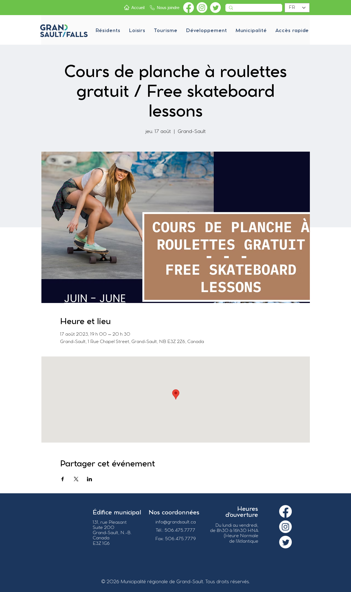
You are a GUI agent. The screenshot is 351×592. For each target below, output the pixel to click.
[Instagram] (202, 7)
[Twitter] (215, 7)
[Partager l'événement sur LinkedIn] (89, 479)
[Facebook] (188, 7)
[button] (107, 31)
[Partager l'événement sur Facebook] (62, 479)
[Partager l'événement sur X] (76, 479)
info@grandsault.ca (175, 522)
